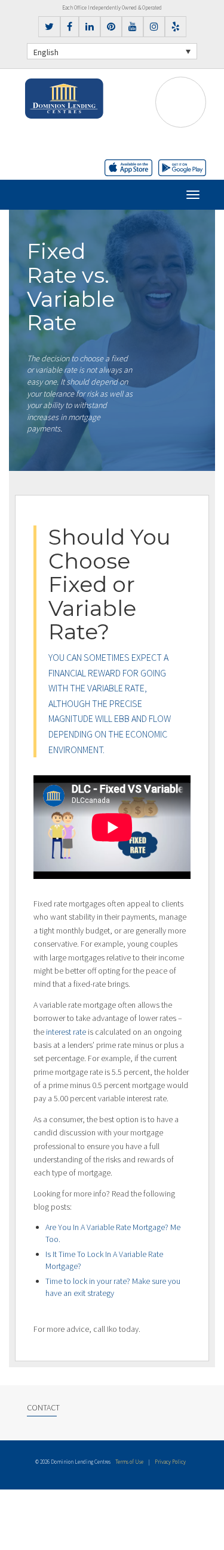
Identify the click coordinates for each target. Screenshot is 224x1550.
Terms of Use (129, 1461)
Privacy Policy (170, 1461)
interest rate (66, 1031)
